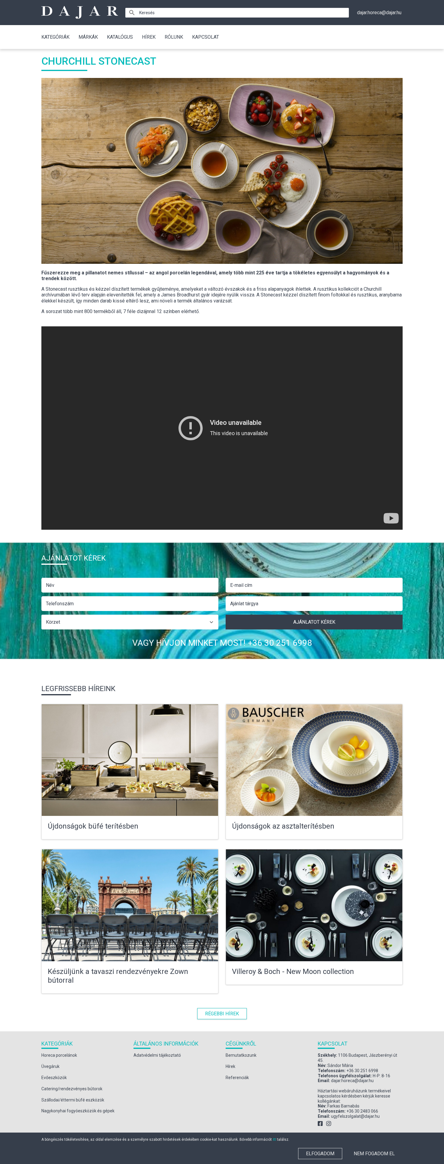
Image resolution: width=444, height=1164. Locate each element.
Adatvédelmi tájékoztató (157, 1055)
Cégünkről (241, 1043)
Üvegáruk (50, 1066)
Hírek (149, 37)
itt (274, 1139)
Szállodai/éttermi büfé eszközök (72, 1100)
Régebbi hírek (222, 1014)
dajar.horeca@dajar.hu (379, 12)
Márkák (88, 37)
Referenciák (237, 1077)
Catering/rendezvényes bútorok (71, 1088)
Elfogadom (320, 1153)
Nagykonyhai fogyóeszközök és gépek (77, 1110)
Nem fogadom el (374, 1153)
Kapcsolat (205, 37)
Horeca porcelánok (59, 1055)
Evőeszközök (54, 1077)
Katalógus (120, 37)
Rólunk (174, 37)
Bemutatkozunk (241, 1055)
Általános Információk (166, 1043)
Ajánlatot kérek (314, 622)
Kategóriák (55, 37)
